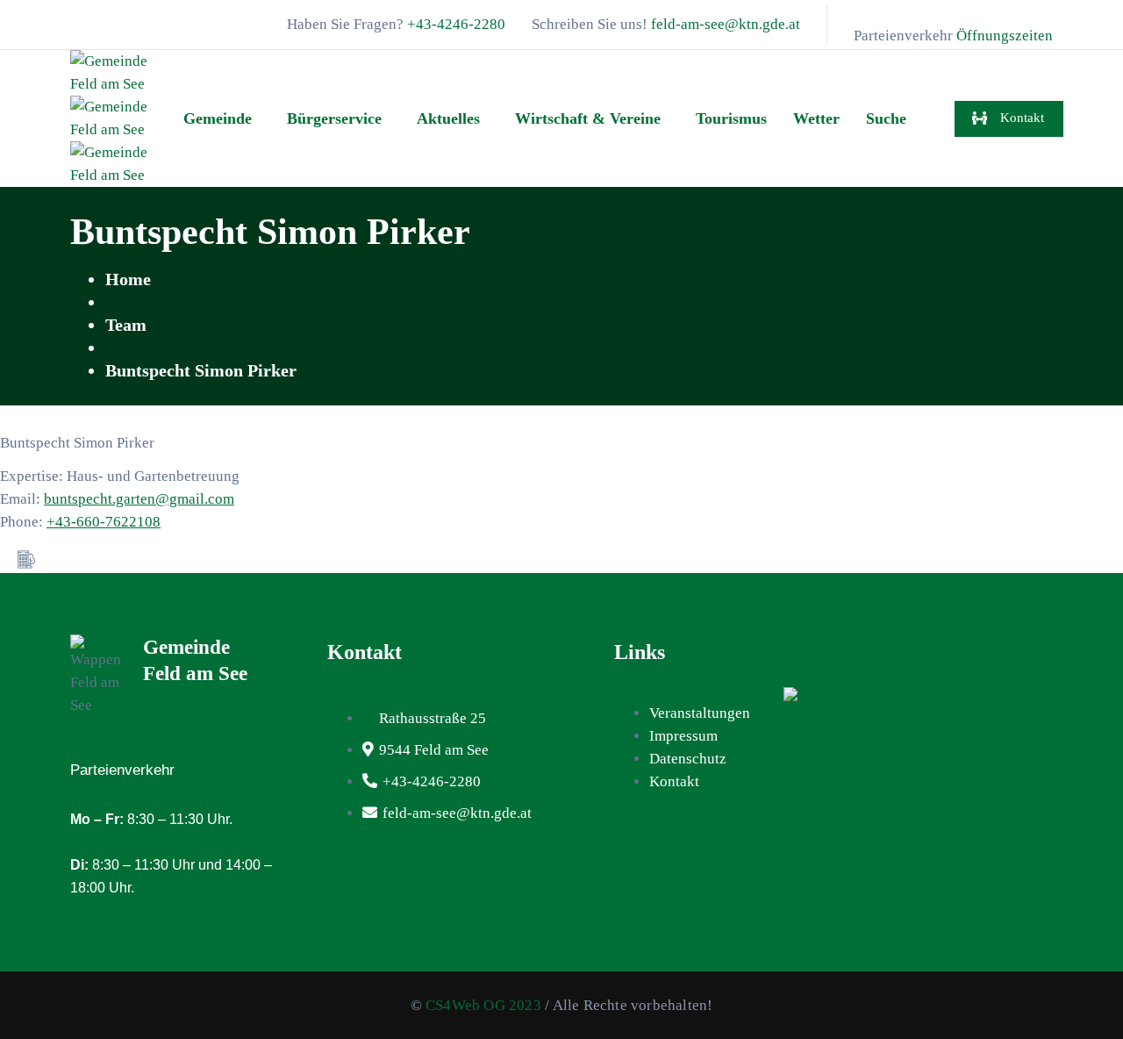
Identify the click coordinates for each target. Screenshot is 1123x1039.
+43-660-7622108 (103, 521)
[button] (222, 118)
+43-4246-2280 (456, 24)
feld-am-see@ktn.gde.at (725, 24)
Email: (22, 499)
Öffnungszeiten (1004, 35)
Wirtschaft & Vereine (588, 118)
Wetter (816, 118)
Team (126, 324)
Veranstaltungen (699, 713)
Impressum (683, 735)
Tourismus (731, 118)
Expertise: (33, 476)
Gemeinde (217, 118)
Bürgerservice (334, 118)
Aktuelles (448, 118)
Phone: (23, 521)
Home (128, 279)
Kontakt (674, 781)
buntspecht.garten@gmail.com (139, 499)
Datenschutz (687, 758)
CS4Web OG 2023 (483, 1005)
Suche (886, 118)
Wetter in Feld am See (883, 652)
